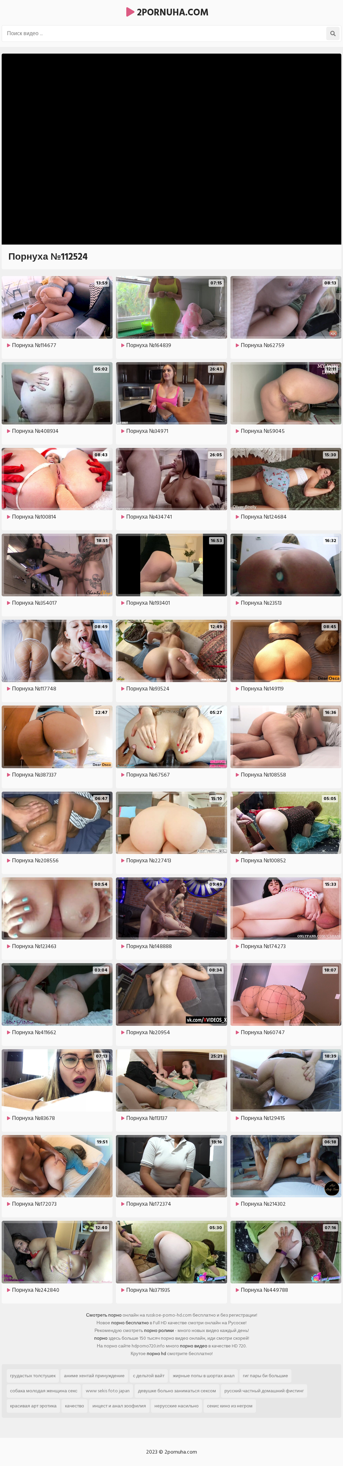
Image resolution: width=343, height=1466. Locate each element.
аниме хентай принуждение (94, 1376)
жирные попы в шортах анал (203, 1376)
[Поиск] (333, 33)
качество (74, 1406)
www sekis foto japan (108, 1391)
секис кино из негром (230, 1406)
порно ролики (159, 1330)
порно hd (156, 1353)
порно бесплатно (130, 1323)
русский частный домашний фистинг (264, 1391)
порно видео (193, 1346)
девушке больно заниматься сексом (177, 1391)
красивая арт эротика (33, 1406)
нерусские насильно (176, 1406)
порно (101, 1338)
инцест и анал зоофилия (119, 1406)
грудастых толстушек (33, 1376)
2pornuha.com (172, 12)
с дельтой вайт (148, 1376)
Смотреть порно (104, 1315)
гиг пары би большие (265, 1376)
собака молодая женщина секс (43, 1391)
